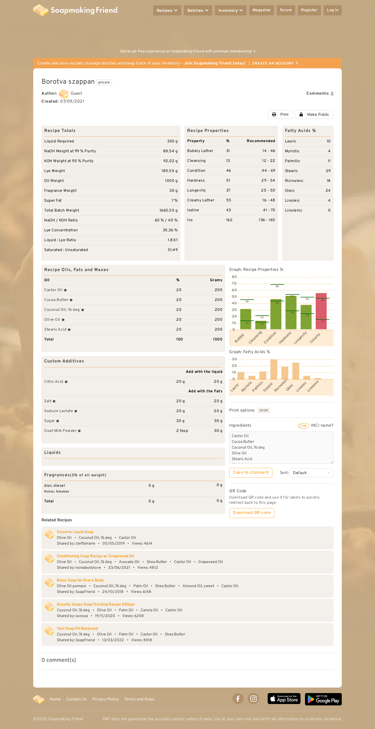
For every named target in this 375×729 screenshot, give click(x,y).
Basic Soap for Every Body (80, 580)
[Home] (38, 699)
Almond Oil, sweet (198, 586)
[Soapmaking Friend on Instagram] (253, 698)
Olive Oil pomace (71, 586)
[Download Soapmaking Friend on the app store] (284, 699)
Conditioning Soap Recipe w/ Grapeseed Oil (95, 556)
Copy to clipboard (251, 472)
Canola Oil (149, 610)
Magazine (262, 10)
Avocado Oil (129, 562)
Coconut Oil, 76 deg (95, 538)
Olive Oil (64, 538)
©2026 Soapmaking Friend (58, 719)
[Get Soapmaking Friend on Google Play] (323, 699)
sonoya (81, 616)
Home (55, 699)
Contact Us (76, 699)
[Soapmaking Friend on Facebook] (238, 698)
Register (309, 10)
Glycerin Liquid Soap (75, 532)
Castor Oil (127, 538)
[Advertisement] (187, 33)
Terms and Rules (139, 699)
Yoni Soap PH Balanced (77, 628)
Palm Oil (140, 586)
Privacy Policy (105, 699)
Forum (286, 10)
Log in (332, 10)
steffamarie (85, 543)
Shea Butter (157, 562)
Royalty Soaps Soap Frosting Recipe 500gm (96, 604)
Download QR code (252, 513)
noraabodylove (88, 567)
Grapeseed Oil (210, 562)
